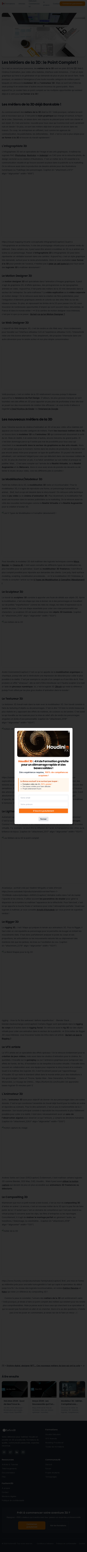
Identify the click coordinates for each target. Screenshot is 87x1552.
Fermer (43, 819)
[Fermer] (69, 731)
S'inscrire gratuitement (43, 811)
